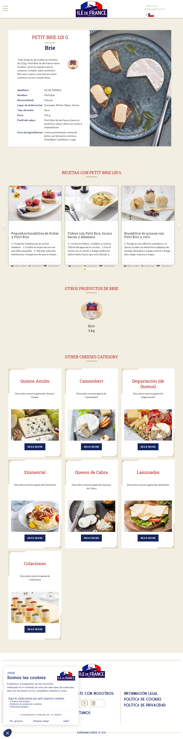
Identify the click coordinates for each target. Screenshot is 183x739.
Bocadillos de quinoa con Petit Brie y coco (144, 235)
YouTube (84, 703)
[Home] (91, 9)
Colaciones (35, 563)
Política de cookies (142, 699)
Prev (4, 225)
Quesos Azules (35, 381)
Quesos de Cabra (91, 472)
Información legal (141, 693)
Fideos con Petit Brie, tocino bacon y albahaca (90, 235)
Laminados (148, 472)
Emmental (35, 472)
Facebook (93, 703)
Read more (35, 446)
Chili (157, 15)
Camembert (91, 381)
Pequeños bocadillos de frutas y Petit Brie (35, 235)
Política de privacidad (145, 705)
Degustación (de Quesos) (148, 383)
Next (179, 225)
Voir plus (91, 318)
